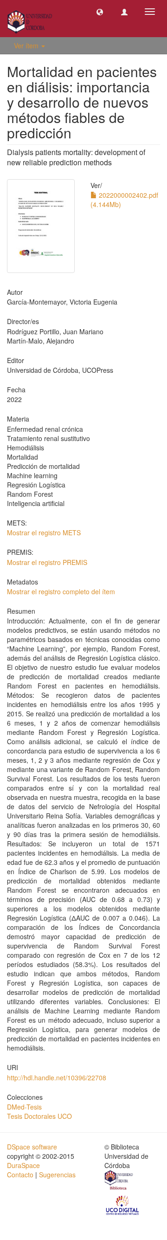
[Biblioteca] (119, 1181)
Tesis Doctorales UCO (39, 1116)
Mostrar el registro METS (44, 532)
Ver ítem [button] (27, 45)
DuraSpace (23, 1165)
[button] (99, 11)
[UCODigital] (122, 1204)
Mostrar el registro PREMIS (47, 562)
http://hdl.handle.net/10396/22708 (56, 1077)
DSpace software (32, 1146)
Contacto (20, 1174)
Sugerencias (57, 1174)
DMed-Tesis (24, 1106)
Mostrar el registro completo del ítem (61, 591)
